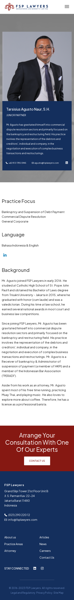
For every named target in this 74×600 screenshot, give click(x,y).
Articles (44, 537)
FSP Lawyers (33, 588)
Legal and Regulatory (23, 592)
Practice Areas (13, 544)
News (43, 544)
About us (10, 537)
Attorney (10, 550)
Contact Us (37, 460)
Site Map (58, 592)
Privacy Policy (44, 592)
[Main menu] (66, 7)
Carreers (45, 550)
